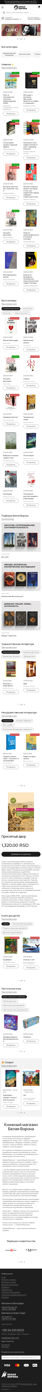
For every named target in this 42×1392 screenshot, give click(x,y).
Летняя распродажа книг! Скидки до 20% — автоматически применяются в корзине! (21, 2)
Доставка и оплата (8, 1282)
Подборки (5, 1287)
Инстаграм (5, 1345)
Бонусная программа (9, 1285)
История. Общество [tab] (24, 721)
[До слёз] (21, 537)
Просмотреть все (9, 68)
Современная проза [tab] (11, 309)
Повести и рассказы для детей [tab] (15, 928)
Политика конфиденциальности (13, 1295)
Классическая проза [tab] (11, 652)
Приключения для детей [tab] (22, 924)
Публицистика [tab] (29, 656)
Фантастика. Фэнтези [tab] (11, 656)
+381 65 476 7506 (8, 1319)
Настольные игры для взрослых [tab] (15, 1010)
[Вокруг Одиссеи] (21, 615)
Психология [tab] (27, 309)
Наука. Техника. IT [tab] (22, 313)
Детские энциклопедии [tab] (12, 932)
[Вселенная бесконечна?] (21, 576)
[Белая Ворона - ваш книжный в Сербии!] (20, 7)
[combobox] (21, 13)
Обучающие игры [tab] (10, 1001)
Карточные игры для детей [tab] (13, 1005)
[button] (39, 7)
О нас (3, 1277)
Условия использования (10, 1292)
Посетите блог (7, 519)
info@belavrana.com (10, 1338)
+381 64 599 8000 (8, 1309)
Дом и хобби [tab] (8, 725)
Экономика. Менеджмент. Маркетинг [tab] (17, 729)
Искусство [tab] (7, 313)
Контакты (5, 1297)
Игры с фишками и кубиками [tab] (14, 997)
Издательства (6, 1290)
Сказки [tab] (5, 924)
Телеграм (5, 1347)
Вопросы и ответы (8, 1280)
